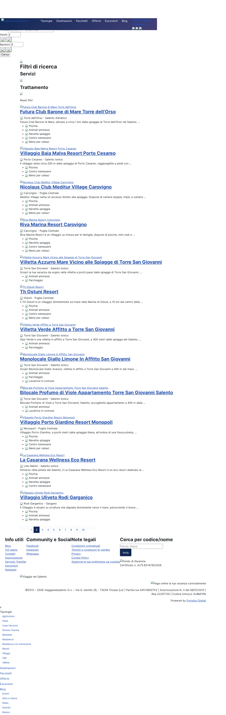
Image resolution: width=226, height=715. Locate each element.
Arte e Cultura (9, 698)
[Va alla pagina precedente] (26, 528)
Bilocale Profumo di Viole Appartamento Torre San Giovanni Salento (96, 392)
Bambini (5, 44)
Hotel (5, 620)
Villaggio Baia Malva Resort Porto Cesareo (68, 153)
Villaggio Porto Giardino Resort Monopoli (66, 422)
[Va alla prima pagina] (22, 528)
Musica (6, 712)
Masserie (7, 634)
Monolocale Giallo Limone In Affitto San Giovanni (75, 359)
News (5, 702)
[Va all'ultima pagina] (93, 528)
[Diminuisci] (8, 39)
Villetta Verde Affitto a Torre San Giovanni (67, 329)
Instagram (32, 549)
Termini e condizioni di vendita (90, 549)
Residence (8, 639)
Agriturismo (8, 616)
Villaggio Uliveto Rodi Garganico (56, 497)
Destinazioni (64, 20)
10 (83, 529)
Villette (6, 662)
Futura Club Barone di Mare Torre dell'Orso (68, 111)
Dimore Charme (10, 630)
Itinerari (6, 707)
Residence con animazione (16, 644)
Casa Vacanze (10, 625)
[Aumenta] (2, 39)
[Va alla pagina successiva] (89, 528)
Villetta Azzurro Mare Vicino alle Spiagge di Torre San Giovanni (91, 262)
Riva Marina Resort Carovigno (53, 224)
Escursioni (111, 20)
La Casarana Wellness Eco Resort (57, 460)
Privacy (76, 553)
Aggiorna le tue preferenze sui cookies (95, 561)
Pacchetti (82, 20)
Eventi (5, 693)
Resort (5, 648)
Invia (126, 552)
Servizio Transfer (15, 561)
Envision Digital (196, 600)
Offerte (96, 20)
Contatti (10, 553)
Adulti (3, 34)
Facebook (32, 545)
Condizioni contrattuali (85, 545)
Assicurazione (14, 557)
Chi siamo (11, 549)
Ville (4, 657)
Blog (124, 20)
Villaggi (6, 653)
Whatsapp (32, 553)
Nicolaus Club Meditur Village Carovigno (66, 187)
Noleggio (11, 569)
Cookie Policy (80, 557)
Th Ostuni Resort (39, 291)
